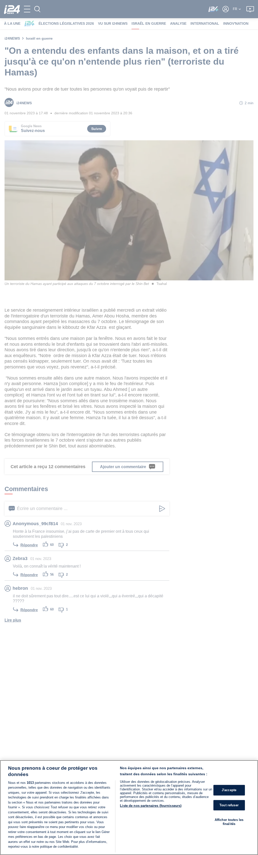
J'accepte (229, 790)
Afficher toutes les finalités (229, 822)
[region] (129, 807)
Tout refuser (229, 805)
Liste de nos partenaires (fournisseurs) (150, 806)
